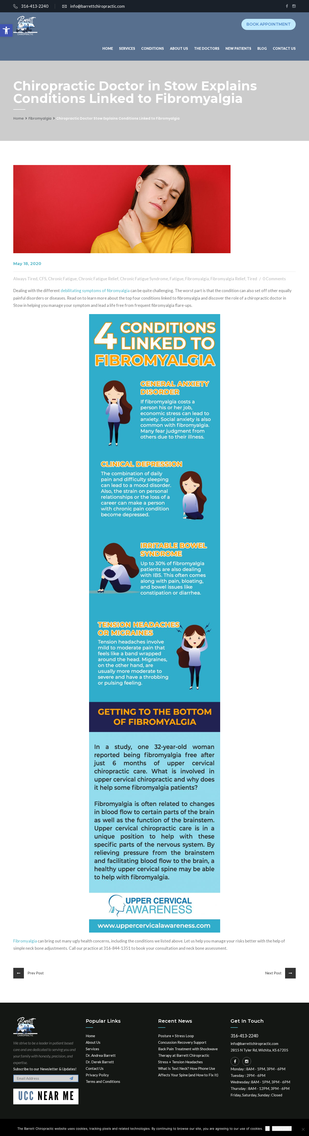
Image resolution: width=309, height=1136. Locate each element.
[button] (6, 30)
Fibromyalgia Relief (228, 278)
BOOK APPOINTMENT (268, 24)
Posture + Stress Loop (176, 1036)
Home (107, 48)
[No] (303, 1129)
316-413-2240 (34, 6)
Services (127, 48)
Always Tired (25, 278)
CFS (42, 278)
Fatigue (176, 278)
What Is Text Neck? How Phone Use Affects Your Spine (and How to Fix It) (188, 1071)
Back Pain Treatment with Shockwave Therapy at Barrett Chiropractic (188, 1052)
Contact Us (284, 48)
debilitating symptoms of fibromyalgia (95, 290)
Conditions (152, 48)
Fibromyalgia (39, 118)
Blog (262, 48)
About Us (179, 48)
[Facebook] (235, 1061)
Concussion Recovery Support (182, 1042)
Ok (267, 1128)
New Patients (238, 48)
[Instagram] (246, 1061)
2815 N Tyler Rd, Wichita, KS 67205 (259, 1050)
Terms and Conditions (103, 1081)
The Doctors (206, 48)
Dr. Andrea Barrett (101, 1055)
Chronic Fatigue (62, 278)
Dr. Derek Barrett (100, 1062)
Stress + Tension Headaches (180, 1062)
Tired (252, 278)
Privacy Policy (97, 1075)
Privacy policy (282, 1128)
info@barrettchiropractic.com (97, 6)
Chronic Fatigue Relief (98, 278)
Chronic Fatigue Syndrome (144, 278)
